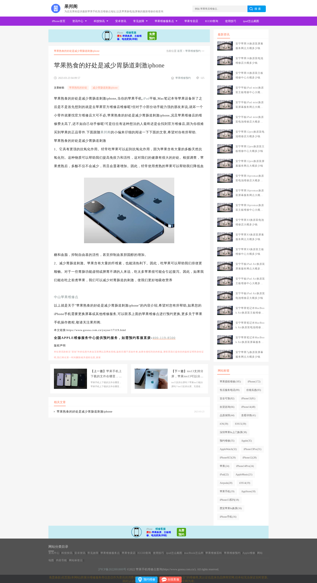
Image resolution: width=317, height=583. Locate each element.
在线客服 (173, 579)
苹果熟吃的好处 (78, 87)
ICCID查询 (211, 21)
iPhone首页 (58, 21)
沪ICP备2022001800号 (112, 569)
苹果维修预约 (193, 51)
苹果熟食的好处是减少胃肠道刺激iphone (84, 411)
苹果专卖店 (191, 21)
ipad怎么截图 (251, 21)
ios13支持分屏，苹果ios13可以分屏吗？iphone (187, 374)
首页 (179, 51)
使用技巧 (230, 21)
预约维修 (149, 579)
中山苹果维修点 (66, 297)
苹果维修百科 (213, 553)
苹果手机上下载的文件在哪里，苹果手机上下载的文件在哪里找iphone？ (106, 374)
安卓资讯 (120, 21)
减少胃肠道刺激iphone (105, 87)
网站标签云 (76, 560)
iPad (146, 98)
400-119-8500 (164, 338)
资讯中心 (77, 21)
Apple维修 (249, 553)
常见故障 (138, 21)
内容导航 (61, 560)
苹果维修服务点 (164, 21)
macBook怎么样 (193, 553)
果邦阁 (105, 132)
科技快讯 (99, 21)
